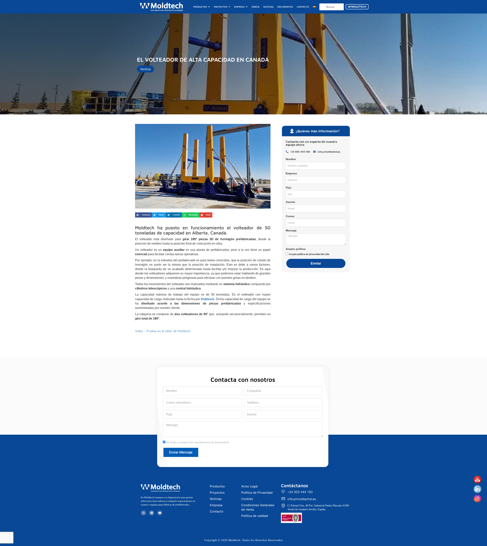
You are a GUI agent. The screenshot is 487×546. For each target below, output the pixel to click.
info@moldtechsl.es (301, 499)
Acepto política (296, 248)
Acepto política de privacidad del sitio (309, 254)
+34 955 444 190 (300, 492)
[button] (143, 215)
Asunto (290, 201)
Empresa (291, 173)
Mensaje (291, 230)
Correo (290, 216)
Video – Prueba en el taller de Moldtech (162, 331)
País (288, 187)
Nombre (291, 159)
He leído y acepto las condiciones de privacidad (197, 442)
